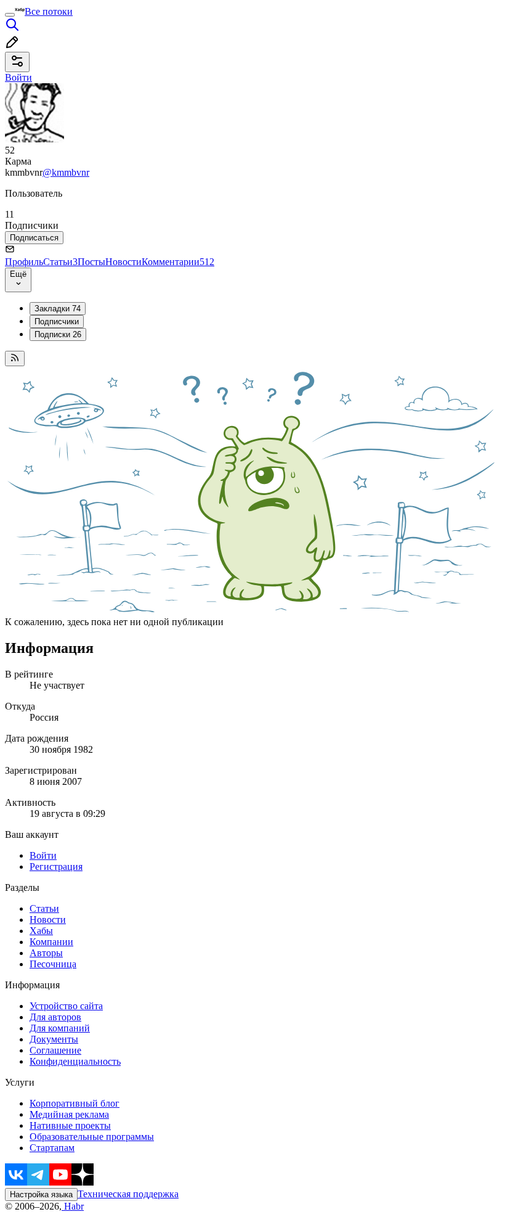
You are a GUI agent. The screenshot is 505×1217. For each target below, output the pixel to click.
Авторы (46, 953)
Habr (73, 1206)
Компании (51, 941)
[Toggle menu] (10, 15)
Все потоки (49, 11)
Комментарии (178, 261)
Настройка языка (41, 1194)
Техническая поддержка (128, 1194)
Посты (91, 261)
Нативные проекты (70, 1125)
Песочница (53, 964)
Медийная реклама (69, 1114)
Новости (123, 261)
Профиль (24, 261)
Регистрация (56, 866)
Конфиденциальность (75, 1061)
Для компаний (60, 1028)
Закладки (57, 308)
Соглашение (55, 1050)
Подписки (57, 334)
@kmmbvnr (65, 172)
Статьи (60, 261)
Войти (43, 855)
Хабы (41, 930)
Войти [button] (18, 77)
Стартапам (52, 1147)
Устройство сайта (66, 1006)
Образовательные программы (92, 1136)
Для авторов (55, 1017)
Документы (54, 1039)
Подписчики (56, 321)
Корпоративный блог (74, 1103)
